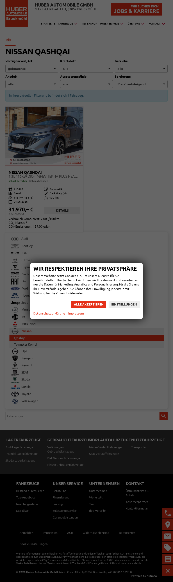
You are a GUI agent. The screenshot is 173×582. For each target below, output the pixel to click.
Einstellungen (124, 304)
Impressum (76, 313)
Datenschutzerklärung (49, 313)
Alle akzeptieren (89, 304)
